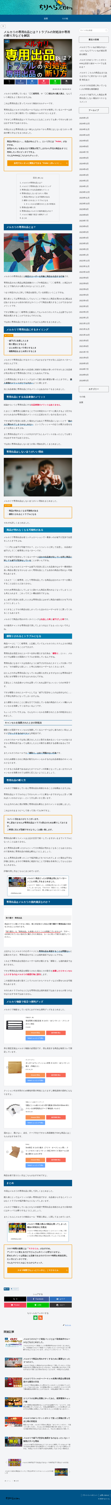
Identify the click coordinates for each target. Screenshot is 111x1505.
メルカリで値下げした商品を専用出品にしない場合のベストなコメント (93, 98)
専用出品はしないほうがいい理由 (35, 193)
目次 (35, 178)
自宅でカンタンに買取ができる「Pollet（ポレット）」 (38, 163)
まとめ (24, 218)
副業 (7, 1289)
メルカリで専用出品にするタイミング (36, 186)
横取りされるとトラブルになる (36, 200)
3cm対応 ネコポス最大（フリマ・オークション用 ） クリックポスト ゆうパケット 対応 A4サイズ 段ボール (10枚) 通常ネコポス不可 (47, 1151)
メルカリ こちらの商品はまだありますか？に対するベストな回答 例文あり (93, 76)
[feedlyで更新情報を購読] (35, 1317)
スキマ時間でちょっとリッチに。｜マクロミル (37, 1270)
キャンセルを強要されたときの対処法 (40, 204)
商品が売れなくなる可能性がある (37, 197)
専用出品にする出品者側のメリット (35, 190)
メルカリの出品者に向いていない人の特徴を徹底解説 (93, 87)
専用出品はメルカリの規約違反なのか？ (37, 211)
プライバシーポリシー (90, 1495)
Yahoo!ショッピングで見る (35, 1038)
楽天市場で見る (55, 1033)
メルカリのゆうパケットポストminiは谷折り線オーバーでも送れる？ (93, 63)
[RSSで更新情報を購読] (40, 1317)
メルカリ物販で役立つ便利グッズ (35, 214)
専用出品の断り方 (29, 207)
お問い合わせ (104, 1495)
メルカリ (15, 1289)
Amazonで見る (35, 1033)
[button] (66, 81)
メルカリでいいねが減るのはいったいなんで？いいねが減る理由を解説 (93, 50)
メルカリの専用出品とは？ (32, 183)
